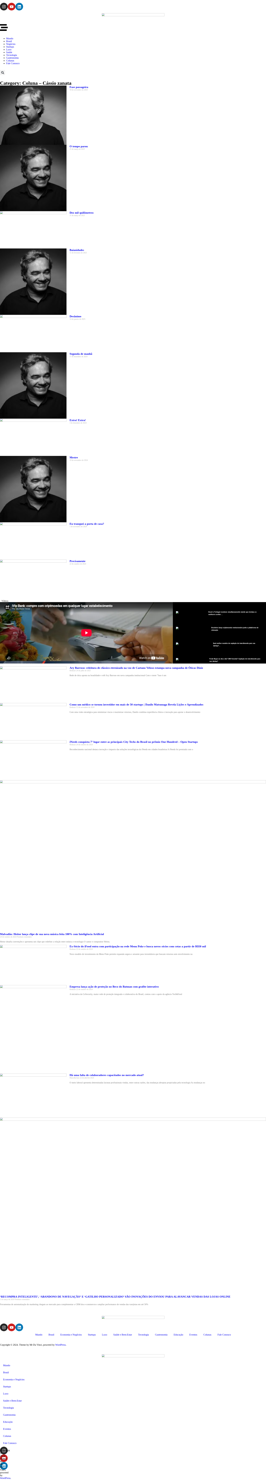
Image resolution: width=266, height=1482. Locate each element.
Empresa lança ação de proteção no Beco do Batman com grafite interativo (114, 986)
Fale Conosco (13, 63)
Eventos (193, 1334)
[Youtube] (11, 6)
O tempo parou (79, 146)
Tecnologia (11, 55)
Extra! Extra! (78, 420)
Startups (10, 46)
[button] (2, 72)
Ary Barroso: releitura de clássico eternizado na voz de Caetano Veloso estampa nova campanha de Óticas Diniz (136, 667)
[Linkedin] (19, 6)
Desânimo (75, 316)
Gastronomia (12, 58)
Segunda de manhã (81, 353)
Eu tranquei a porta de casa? (87, 523)
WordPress (60, 1344)
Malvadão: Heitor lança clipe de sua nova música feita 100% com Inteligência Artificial (52, 934)
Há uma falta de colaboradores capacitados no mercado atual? (107, 1075)
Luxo (8, 49)
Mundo (9, 38)
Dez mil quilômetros (82, 212)
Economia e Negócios (71, 1334)
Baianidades (77, 250)
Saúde (9, 52)
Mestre (74, 457)
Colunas (10, 60)
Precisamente (77, 561)
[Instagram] (4, 6)
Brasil (9, 41)
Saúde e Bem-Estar (122, 1334)
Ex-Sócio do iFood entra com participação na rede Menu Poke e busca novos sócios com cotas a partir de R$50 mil (138, 946)
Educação (178, 1334)
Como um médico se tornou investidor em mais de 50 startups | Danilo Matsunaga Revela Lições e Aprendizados (136, 704)
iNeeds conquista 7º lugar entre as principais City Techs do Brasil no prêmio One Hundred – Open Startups (134, 741)
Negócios (10, 44)
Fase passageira (79, 87)
